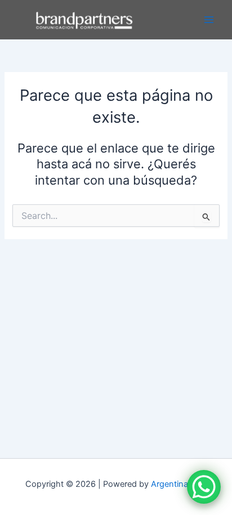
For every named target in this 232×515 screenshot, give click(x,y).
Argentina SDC (179, 484)
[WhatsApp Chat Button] (204, 487)
